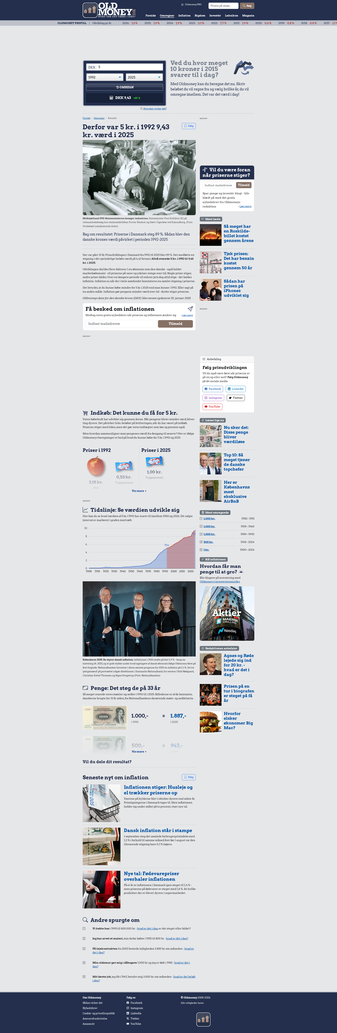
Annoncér (89, 1023)
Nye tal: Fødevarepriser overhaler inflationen (151, 876)
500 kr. (208, 542)
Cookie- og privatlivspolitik (99, 1013)
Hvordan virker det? (155, 108)
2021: (208, 23)
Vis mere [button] (139, 490)
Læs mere (187, 315)
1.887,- (178, 716)
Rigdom (200, 15)
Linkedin (237, 389)
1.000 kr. (209, 518)
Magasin (248, 15)
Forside (151, 15)
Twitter (237, 397)
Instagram (215, 397)
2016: (320, 23)
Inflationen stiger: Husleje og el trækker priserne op (158, 789)
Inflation (184, 15)
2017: (298, 23)
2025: (119, 23)
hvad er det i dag (147, 928)
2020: (231, 23)
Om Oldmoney (92, 997)
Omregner (167, 15)
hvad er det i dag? (177, 938)
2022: (186, 23)
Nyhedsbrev (90, 1008)
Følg (191, 126)
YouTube (214, 406)
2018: (276, 23)
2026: (97, 23)
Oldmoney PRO (193, 4)
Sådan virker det (93, 1002)
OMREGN (127, 87)
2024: (142, 23)
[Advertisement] (139, 372)
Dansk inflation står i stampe (158, 830)
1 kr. (206, 549)
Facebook (214, 389)
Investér (215, 15)
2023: (164, 23)
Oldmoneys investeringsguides (220, 581)
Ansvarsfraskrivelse (95, 1018)
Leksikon (231, 15)
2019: (254, 23)
